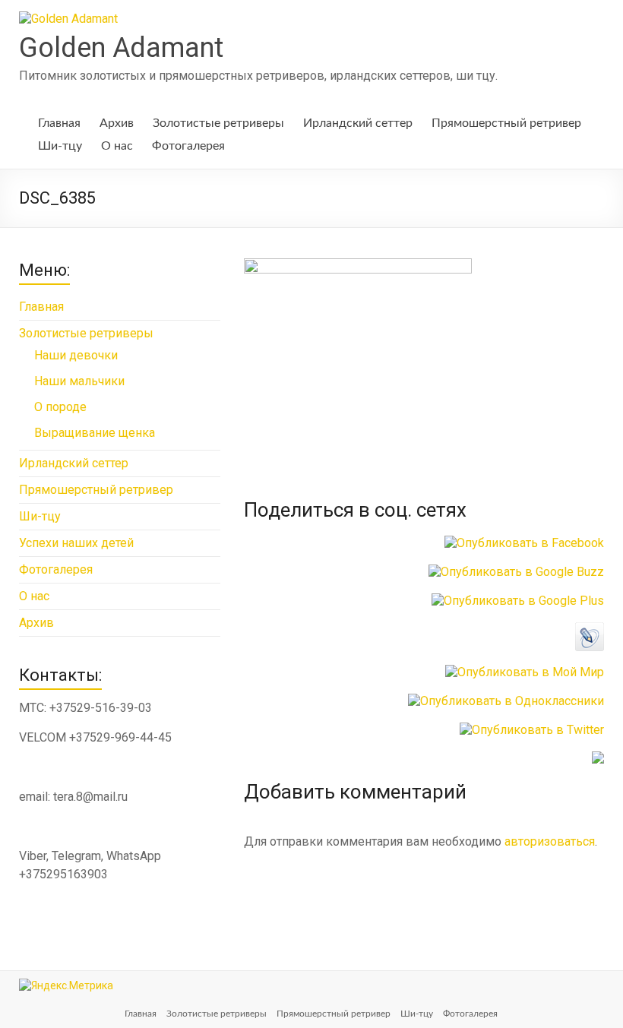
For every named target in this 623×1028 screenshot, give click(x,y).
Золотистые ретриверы (218, 123)
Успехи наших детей (76, 543)
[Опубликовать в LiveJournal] (589, 629)
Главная (59, 123)
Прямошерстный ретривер (506, 123)
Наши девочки (76, 355)
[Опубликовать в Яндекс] (598, 758)
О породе (60, 407)
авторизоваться (549, 841)
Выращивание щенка (94, 432)
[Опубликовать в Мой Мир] (524, 672)
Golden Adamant (121, 48)
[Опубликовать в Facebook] (524, 543)
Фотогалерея (188, 146)
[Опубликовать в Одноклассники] (506, 701)
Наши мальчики (79, 381)
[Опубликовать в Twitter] (532, 730)
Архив (117, 123)
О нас (117, 146)
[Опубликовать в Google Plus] (518, 600)
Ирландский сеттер (358, 123)
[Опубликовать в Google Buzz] (516, 572)
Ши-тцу (60, 146)
